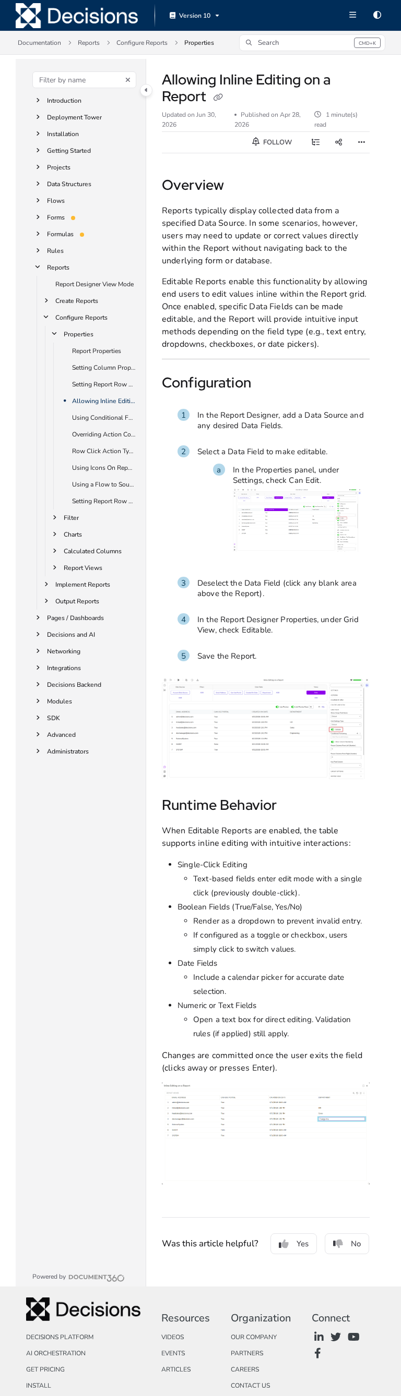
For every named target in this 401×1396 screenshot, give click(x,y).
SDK (53, 718)
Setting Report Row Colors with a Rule (104, 501)
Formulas (60, 234)
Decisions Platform (59, 1337)
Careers (245, 1369)
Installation (63, 134)
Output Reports (77, 601)
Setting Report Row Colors (104, 384)
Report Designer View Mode (94, 284)
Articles (176, 1369)
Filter (71, 518)
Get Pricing (45, 1369)
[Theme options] (377, 15)
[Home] (77, 15)
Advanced (61, 735)
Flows (56, 201)
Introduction (64, 100)
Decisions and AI (71, 634)
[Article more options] (361, 142)
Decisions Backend (74, 685)
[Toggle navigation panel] (146, 90)
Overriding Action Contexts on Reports (104, 434)
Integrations (64, 668)
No (356, 1244)
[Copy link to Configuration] (267, 384)
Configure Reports (142, 43)
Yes (303, 1244)
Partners (247, 1353)
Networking (63, 651)
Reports (89, 43)
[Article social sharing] (338, 142)
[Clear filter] (128, 79)
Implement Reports (82, 584)
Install (38, 1385)
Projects (58, 167)
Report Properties (96, 351)
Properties (199, 43)
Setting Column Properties (104, 367)
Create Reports (76, 301)
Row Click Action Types (104, 451)
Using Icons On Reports (104, 468)
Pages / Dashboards (75, 618)
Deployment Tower (74, 117)
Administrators (68, 751)
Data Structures (69, 184)
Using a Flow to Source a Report (104, 484)
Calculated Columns (93, 551)
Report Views (83, 568)
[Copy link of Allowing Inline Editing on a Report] (217, 97)
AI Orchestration (56, 1353)
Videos (172, 1337)
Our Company (254, 1337)
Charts (73, 534)
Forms (56, 217)
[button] (312, 42)
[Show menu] (352, 15)
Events (173, 1353)
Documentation (39, 43)
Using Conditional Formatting (104, 418)
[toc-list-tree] (315, 142)
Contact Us (250, 1385)
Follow (277, 142)
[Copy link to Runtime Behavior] (293, 806)
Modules (59, 701)
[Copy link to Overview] (240, 186)
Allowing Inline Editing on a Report (104, 401)
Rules (55, 251)
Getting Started (69, 151)
